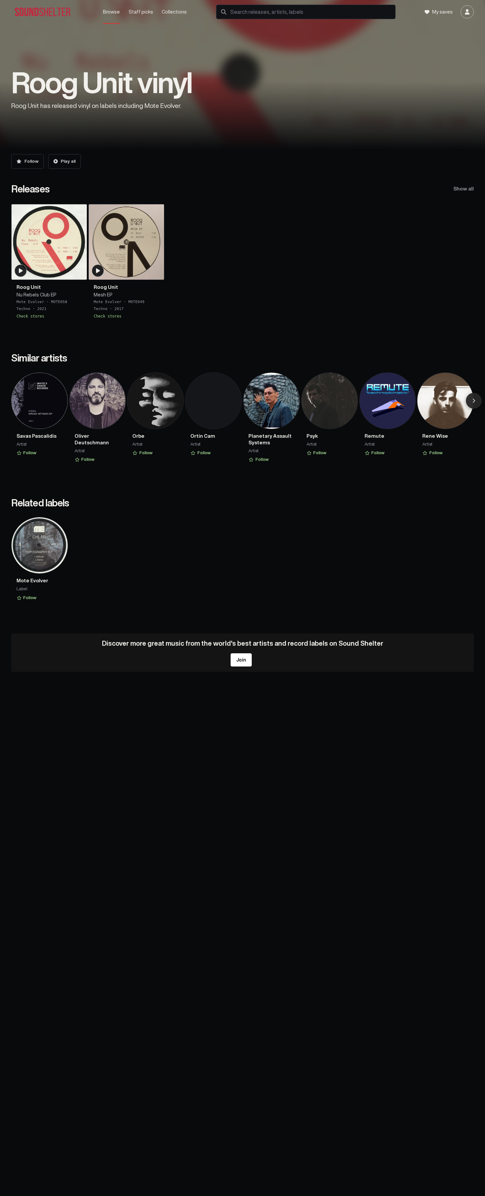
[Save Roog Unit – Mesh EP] (155, 272)
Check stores (30, 316)
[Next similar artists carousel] (474, 401)
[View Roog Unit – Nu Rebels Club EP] (49, 242)
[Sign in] (467, 11)
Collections (174, 11)
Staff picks (141, 11)
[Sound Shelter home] (52, 12)
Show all (463, 188)
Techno (23, 309)
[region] (242, 261)
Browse (111, 11)
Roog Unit (28, 287)
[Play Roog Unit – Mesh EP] (98, 270)
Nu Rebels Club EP (36, 294)
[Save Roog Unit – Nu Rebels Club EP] (78, 272)
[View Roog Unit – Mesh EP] (126, 242)
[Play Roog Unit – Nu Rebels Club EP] (21, 270)
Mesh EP (103, 294)
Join (241, 660)
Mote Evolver (30, 302)
